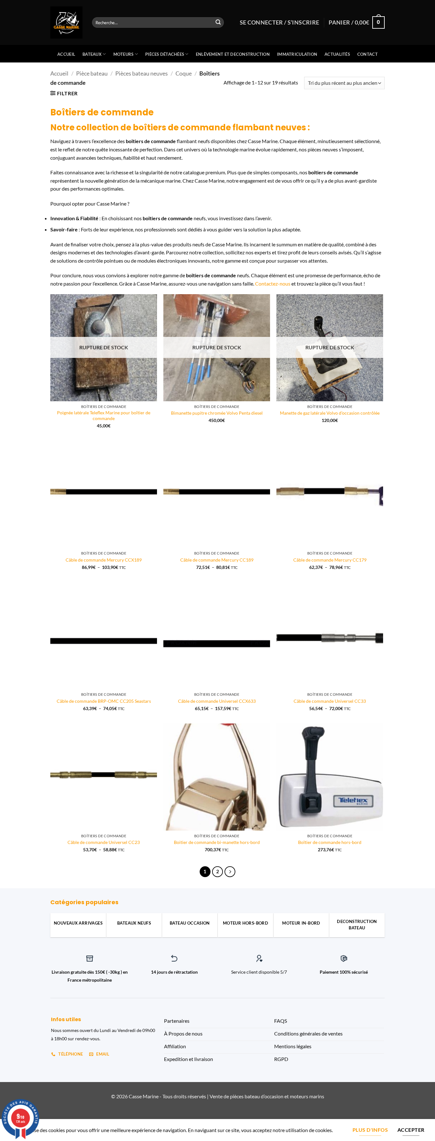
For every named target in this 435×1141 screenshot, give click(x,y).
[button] (64, 93)
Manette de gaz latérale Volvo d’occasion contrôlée (330, 413)
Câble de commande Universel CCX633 (217, 701)
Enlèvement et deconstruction (233, 54)
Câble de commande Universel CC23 (104, 842)
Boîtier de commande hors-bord (329, 842)
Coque (183, 73)
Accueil (66, 54)
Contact (367, 54)
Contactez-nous (272, 283)
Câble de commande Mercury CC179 (330, 560)
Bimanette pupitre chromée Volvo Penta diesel (217, 413)
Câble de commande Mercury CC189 (216, 560)
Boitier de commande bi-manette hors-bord (217, 842)
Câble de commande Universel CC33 (330, 701)
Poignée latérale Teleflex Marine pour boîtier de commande (103, 415)
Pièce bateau (92, 73)
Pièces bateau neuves (141, 73)
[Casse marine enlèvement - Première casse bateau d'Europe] (66, 22)
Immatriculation (297, 54)
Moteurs (123, 54)
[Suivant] (230, 871)
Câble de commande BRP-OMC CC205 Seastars (104, 701)
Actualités (337, 54)
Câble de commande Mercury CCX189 (104, 560)
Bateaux (92, 54)
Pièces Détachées (164, 54)
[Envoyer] (218, 22)
